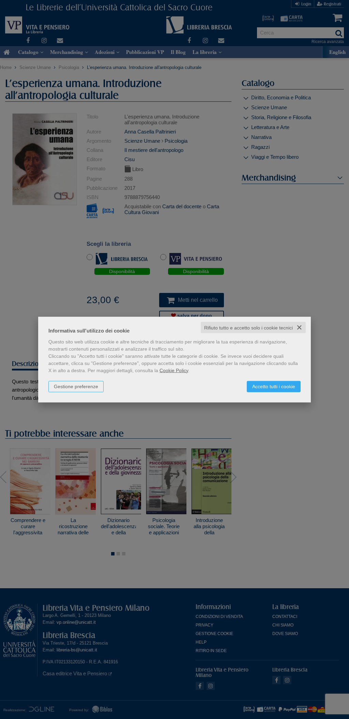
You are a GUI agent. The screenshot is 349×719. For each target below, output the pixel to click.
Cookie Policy (174, 370)
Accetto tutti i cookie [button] (273, 386)
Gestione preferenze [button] (76, 386)
